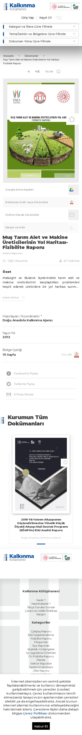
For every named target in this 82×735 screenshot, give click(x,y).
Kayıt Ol (45, 18)
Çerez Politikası (35, 713)
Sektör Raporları (41, 663)
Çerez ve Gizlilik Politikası (41, 610)
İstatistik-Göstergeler (41, 649)
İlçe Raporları (41, 645)
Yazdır (49, 71)
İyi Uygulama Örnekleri (41, 652)
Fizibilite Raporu (41, 638)
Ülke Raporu (41, 670)
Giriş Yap (27, 18)
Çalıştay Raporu (41, 631)
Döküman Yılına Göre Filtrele (30, 41)
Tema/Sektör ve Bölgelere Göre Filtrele (37, 34)
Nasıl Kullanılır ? (41, 603)
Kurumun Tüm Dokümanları (28, 420)
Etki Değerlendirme (41, 635)
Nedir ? (41, 600)
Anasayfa (8, 55)
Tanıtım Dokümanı (41, 667)
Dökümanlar (31, 55)
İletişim (41, 614)
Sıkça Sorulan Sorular (41, 607)
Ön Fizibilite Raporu (41, 656)
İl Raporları (41, 642)
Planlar (41, 660)
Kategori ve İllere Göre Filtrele (30, 27)
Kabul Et (41, 726)
